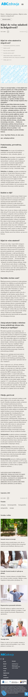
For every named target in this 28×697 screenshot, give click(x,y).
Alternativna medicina (12, 14)
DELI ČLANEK (3, 31)
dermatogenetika (12, 505)
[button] (26, 694)
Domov (2, 14)
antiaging (3, 505)
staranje (12, 508)
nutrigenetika (4, 508)
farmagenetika (22, 505)
